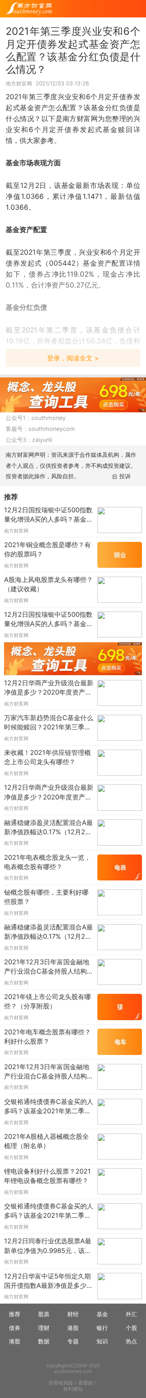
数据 (43, 1341)
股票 (43, 1314)
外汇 (131, 1314)
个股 (131, 1327)
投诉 (125, 476)
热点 (131, 1341)
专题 (73, 1341)
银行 (102, 1327)
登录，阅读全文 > (73, 358)
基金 (102, 1314)
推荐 (14, 1314)
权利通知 (73, 1389)
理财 (43, 1327)
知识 (102, 1341)
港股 (73, 1327)
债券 (14, 1327)
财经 (73, 1314)
